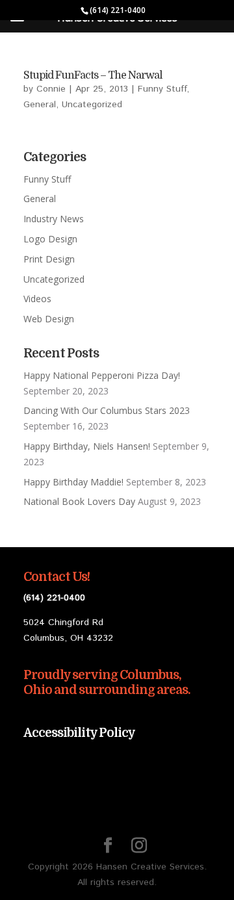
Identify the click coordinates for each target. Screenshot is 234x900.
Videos (37, 298)
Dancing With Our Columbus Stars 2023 (106, 410)
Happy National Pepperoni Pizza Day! (101, 375)
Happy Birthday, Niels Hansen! (86, 446)
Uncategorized (92, 104)
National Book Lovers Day (79, 501)
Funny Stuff (162, 89)
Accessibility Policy (79, 733)
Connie (51, 89)
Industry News (53, 218)
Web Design (48, 319)
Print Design (49, 259)
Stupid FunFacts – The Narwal (92, 75)
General (39, 104)
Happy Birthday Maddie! (73, 482)
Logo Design (50, 239)
